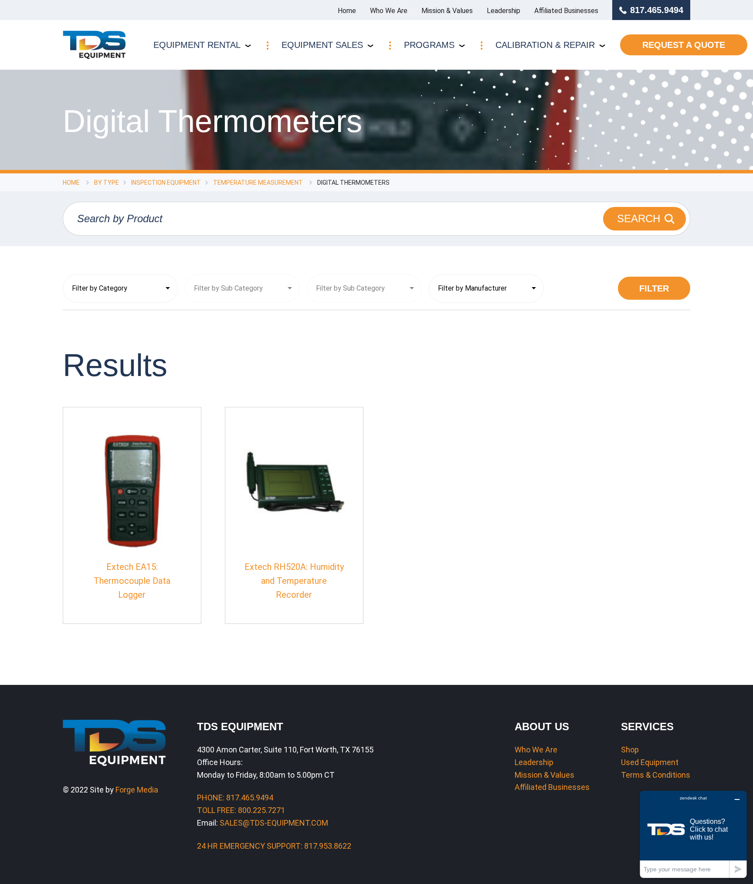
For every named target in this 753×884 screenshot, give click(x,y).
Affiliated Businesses (566, 11)
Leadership (503, 11)
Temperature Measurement (258, 182)
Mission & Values (447, 11)
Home (347, 11)
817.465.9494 (656, 10)
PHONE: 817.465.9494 (235, 797)
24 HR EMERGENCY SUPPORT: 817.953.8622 (274, 845)
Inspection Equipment (166, 182)
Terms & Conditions (655, 774)
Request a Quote (683, 45)
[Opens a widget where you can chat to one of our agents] (693, 834)
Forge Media (136, 789)
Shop (630, 749)
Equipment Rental (197, 45)
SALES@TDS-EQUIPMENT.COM (274, 822)
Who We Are (388, 11)
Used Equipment (649, 762)
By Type (106, 182)
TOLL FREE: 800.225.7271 (241, 810)
